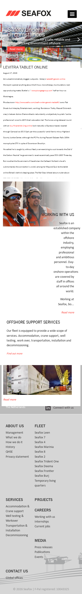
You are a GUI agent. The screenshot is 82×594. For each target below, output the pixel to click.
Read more (16, 49)
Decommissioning (17, 535)
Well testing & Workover (15, 518)
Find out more (14, 353)
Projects (44, 500)
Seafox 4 (40, 442)
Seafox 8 (40, 451)
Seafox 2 (40, 456)
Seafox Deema (44, 466)
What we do (13, 437)
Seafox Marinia (44, 447)
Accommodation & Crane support (18, 509)
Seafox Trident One (47, 461)
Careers (43, 510)
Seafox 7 (40, 437)
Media (40, 540)
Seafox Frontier (44, 471)
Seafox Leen (42, 432)
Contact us (17, 571)
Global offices (14, 577)
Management (14, 432)
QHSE (9, 451)
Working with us (45, 516)
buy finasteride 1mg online (21, 126)
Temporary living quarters (45, 483)
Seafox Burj (42, 475)
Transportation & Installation (17, 528)
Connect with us (63, 407)
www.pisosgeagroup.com (41, 91)
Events (39, 557)
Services (14, 500)
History (10, 447)
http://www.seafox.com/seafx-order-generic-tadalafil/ (37, 102)
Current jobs (42, 526)
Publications (42, 552)
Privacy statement (17, 456)
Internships (42, 521)
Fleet (40, 426)
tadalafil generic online (55, 79)
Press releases (43, 547)
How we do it (14, 442)
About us (15, 426)
